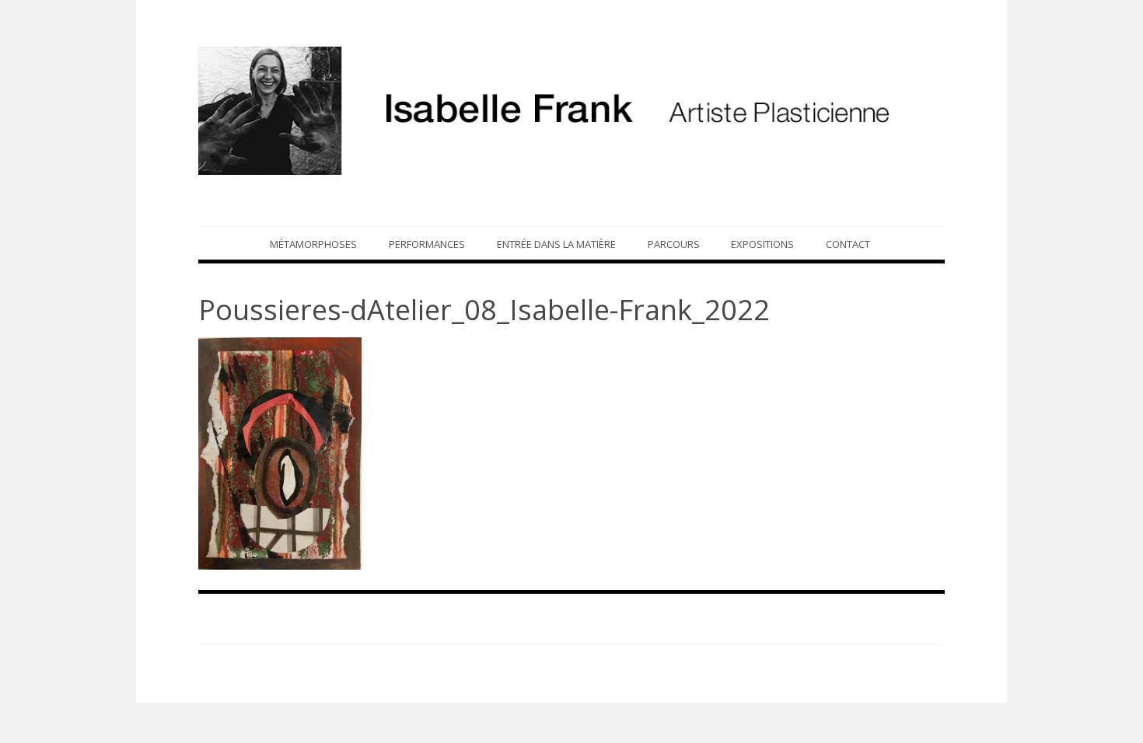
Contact (848, 244)
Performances (427, 244)
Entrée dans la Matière (556, 244)
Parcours (674, 244)
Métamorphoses (313, 244)
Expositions (762, 244)
